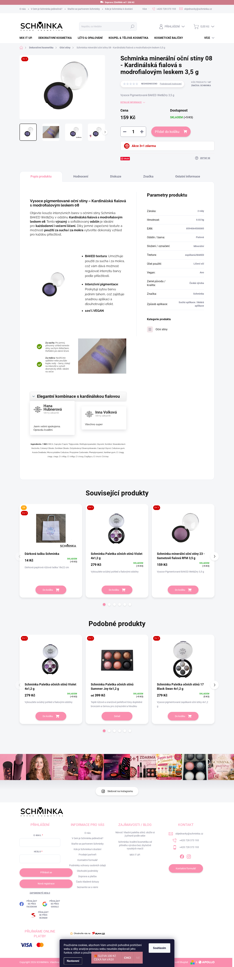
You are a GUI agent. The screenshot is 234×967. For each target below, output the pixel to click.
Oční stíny (162, 329)
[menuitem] (27, 38)
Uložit (126, 158)
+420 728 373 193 (189, 840)
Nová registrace (46, 883)
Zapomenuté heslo (40, 893)
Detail (117, 716)
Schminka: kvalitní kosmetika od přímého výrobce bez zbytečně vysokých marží (135, 845)
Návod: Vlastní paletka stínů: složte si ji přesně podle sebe (135, 834)
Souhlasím (159, 948)
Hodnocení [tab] (80, 176)
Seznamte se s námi (87, 887)
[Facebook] (181, 856)
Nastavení (73, 961)
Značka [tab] (148, 176)
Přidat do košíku (167, 132)
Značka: (201, 85)
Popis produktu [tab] (41, 176)
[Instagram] (188, 856)
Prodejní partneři (87, 854)
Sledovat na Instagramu (120, 791)
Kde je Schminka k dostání (119, 9)
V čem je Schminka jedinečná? (46, 9)
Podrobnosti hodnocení (171, 84)
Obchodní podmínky (87, 870)
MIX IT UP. (135, 854)
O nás (23, 9)
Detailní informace (131, 102)
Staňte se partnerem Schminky (83, 9)
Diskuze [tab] (115, 176)
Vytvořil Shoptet (179, 962)
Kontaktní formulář (87, 860)
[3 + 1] (117, 529)
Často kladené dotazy (87, 881)
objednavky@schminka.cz (189, 833)
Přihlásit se (46, 872)
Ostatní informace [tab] (187, 176)
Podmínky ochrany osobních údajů (87, 865)
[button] (104, 604)
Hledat (132, 26)
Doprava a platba (87, 876)
